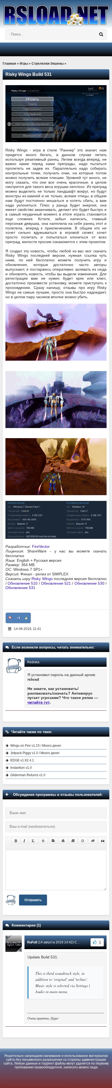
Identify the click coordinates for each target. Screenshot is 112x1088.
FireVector (41, 546)
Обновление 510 (23, 583)
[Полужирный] (15, 841)
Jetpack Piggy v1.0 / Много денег (35, 753)
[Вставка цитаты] (102, 841)
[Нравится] (26, 618)
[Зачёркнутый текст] (43, 841)
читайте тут (38, 702)
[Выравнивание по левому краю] (53, 841)
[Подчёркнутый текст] (33, 841)
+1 (18, 618)
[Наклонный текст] (24, 841)
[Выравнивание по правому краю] (72, 841)
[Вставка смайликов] (83, 841)
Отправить (33, 900)
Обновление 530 (89, 583)
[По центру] (63, 841)
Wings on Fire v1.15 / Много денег (35, 746)
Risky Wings (42, 578)
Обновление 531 (20, 587)
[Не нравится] (10, 618)
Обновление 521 (56, 583)
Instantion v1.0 (21, 768)
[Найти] (101, 34)
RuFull (32, 942)
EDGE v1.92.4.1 (22, 760)
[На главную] (56, 13)
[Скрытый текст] (93, 841)
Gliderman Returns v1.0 (27, 775)
